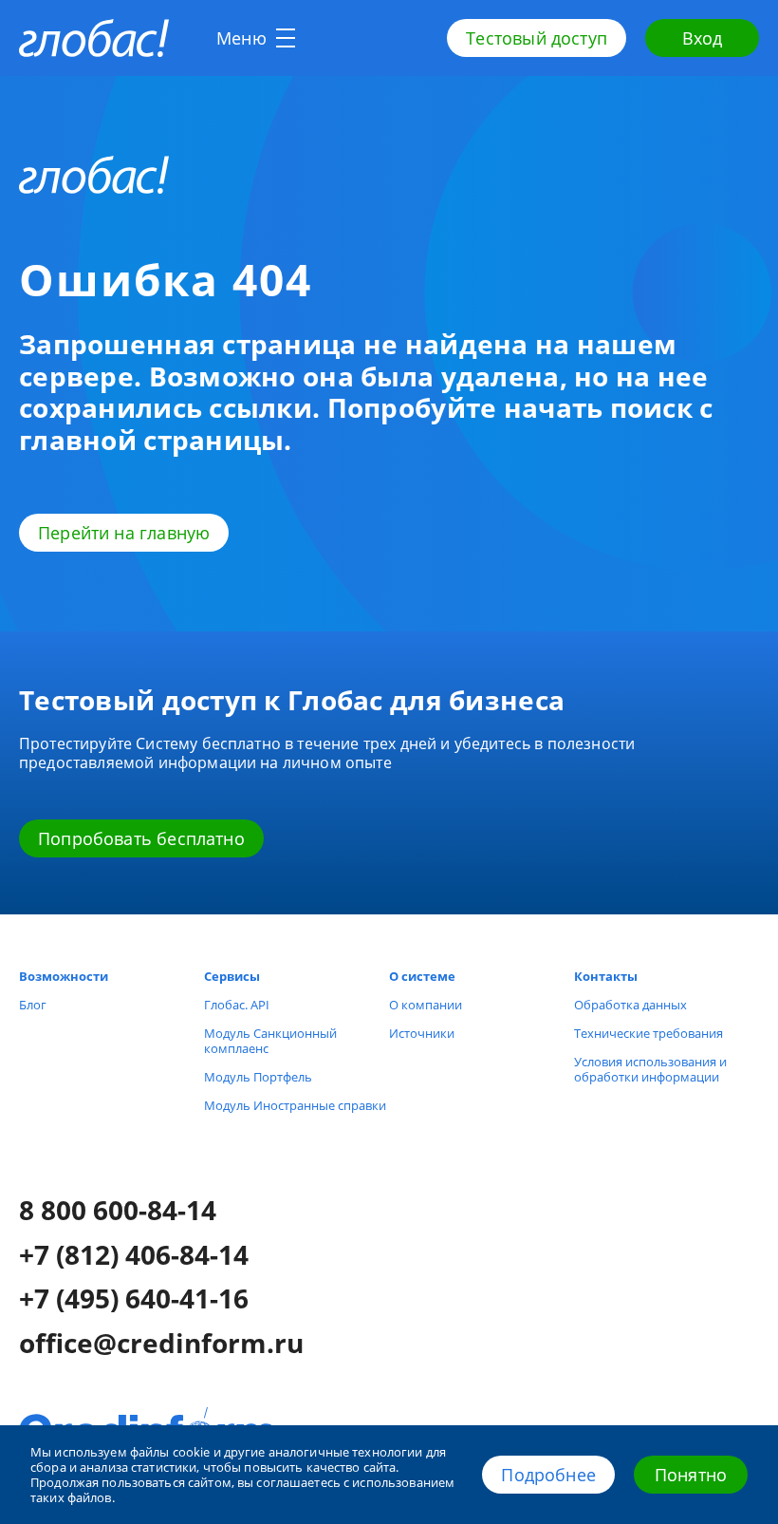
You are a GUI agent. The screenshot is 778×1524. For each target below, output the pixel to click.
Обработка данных (630, 1004)
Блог (32, 1004)
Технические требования (648, 1033)
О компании (425, 1004)
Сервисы (232, 976)
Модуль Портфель (258, 1076)
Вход (702, 38)
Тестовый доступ (536, 38)
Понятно (691, 1474)
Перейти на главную (124, 532)
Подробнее (548, 1474)
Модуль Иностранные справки (295, 1105)
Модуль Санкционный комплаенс (270, 1040)
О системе (422, 976)
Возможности (63, 976)
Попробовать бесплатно (141, 838)
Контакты (606, 976)
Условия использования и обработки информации (650, 1069)
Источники (421, 1033)
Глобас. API (236, 1004)
